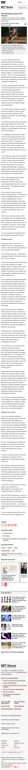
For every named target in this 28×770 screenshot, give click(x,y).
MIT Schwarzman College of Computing (11, 694)
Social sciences (6, 550)
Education (4, 741)
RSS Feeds (17, 709)
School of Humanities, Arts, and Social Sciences (14, 686)
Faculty (4, 547)
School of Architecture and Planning (14, 680)
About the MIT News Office (5, 702)
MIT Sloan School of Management (13, 689)
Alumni (3, 747)
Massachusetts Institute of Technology (12, 757)
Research (16, 741)
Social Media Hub (6, 767)
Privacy (3, 765)
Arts (13, 550)
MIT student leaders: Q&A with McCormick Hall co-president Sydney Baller (19, 609)
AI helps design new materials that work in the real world (19, 617)
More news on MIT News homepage (12, 652)
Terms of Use (5, 706)
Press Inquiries (19, 706)
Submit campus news (8, 723)
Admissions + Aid (19, 743)
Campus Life (4, 745)
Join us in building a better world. (11, 752)
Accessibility (9, 765)
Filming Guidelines (7, 709)
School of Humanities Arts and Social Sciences (12, 554)
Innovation (4, 743)
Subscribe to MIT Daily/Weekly (11, 715)
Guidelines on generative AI (10, 733)
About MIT (17, 747)
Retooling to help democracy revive (17, 625)
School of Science (8, 691)
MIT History (6, 536)
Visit (2, 763)
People (14, 763)
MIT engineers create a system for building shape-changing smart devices (19, 599)
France (16, 547)
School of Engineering (9, 683)
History (10, 547)
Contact (24, 763)
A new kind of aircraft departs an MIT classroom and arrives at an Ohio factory (19, 645)
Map (5, 763)
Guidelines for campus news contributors (10, 728)
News (15, 745)
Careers (18, 763)
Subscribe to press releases (10, 719)
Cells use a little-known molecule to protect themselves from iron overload (19, 636)
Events (9, 763)
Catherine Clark (7, 533)
